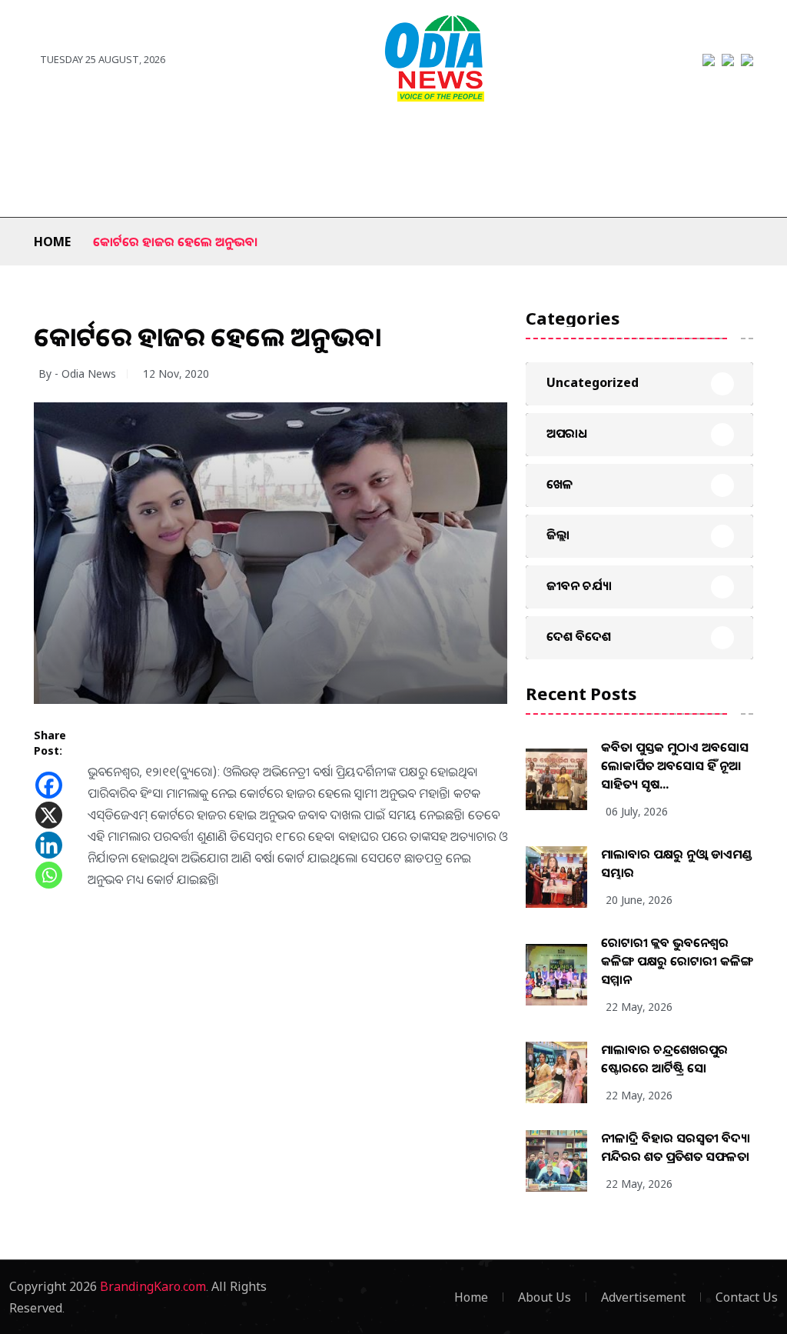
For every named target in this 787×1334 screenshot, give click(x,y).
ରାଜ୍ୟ (47, 140)
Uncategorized (592, 382)
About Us (544, 1297)
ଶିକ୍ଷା (123, 186)
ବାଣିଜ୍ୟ (439, 140)
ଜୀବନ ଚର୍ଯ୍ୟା (681, 140)
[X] (48, 815)
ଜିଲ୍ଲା (96, 140)
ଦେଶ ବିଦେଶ (164, 140)
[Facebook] (48, 785)
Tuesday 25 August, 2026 (102, 59)
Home (52, 241)
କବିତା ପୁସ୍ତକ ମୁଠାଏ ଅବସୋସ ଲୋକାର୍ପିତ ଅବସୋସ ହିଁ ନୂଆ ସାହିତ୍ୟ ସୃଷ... (675, 765)
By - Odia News (77, 373)
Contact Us (747, 1297)
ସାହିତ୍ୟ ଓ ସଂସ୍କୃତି (522, 140)
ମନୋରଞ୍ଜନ (368, 140)
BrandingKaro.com (153, 1286)
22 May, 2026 (639, 1006)
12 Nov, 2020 (176, 373)
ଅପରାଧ (607, 140)
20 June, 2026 (639, 899)
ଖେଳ (302, 140)
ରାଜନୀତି (242, 140)
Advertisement (643, 1297)
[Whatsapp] (48, 875)
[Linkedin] (48, 845)
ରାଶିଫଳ (65, 186)
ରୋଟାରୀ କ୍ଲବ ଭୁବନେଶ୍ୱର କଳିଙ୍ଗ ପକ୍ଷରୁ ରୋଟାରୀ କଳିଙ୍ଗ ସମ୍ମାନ (677, 961)
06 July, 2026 (637, 811)
